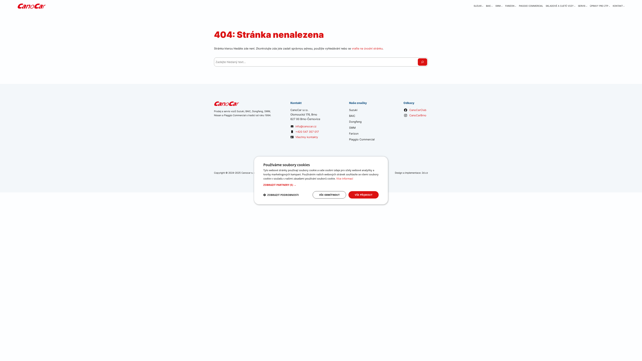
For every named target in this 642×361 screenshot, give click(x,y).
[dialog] (321, 180)
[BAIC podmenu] (492, 6)
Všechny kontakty (306, 137)
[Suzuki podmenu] (482, 6)
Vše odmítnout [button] (329, 194)
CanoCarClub (417, 110)
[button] (321, 184)
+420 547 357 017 (307, 131)
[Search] (422, 62)
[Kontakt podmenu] (624, 6)
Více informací (344, 178)
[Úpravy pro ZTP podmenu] (609, 6)
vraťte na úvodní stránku (367, 48)
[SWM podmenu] (502, 6)
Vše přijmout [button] (363, 194)
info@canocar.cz (305, 126)
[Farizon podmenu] (515, 6)
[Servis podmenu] (586, 6)
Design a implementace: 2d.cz (411, 172)
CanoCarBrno (417, 115)
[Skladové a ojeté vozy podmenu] (574, 6)
